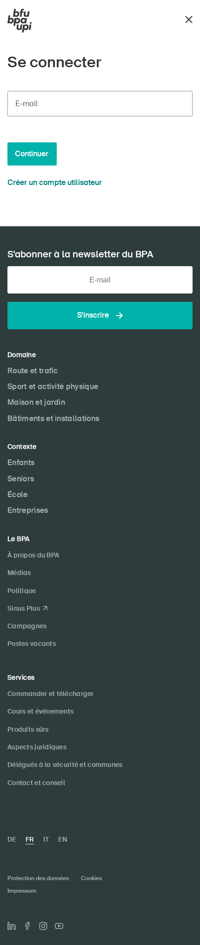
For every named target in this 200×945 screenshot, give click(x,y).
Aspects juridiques (37, 747)
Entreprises (27, 510)
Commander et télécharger (50, 694)
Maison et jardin (36, 402)
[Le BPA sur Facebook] (27, 926)
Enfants (20, 462)
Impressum (21, 890)
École (17, 494)
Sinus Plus (23, 608)
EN (62, 839)
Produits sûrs (28, 729)
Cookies (91, 878)
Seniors (20, 479)
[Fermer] (189, 18)
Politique (21, 591)
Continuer (31, 154)
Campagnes (27, 626)
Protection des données (38, 878)
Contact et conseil (36, 783)
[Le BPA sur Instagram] (43, 926)
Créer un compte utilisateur (54, 182)
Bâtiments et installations (53, 418)
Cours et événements (40, 711)
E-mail (26, 104)
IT (46, 839)
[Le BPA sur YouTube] (59, 926)
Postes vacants (31, 643)
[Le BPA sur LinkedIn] (11, 926)
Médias (19, 572)
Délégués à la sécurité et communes (65, 764)
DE (11, 839)
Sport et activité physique (52, 386)
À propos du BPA (33, 555)
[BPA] (19, 21)
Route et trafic (32, 371)
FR (30, 839)
